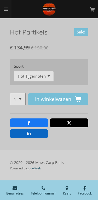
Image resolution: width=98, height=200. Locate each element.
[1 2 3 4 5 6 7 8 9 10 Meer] (18, 99)
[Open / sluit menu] (5, 9)
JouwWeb (34, 168)
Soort (19, 66)
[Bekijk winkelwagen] (92, 9)
